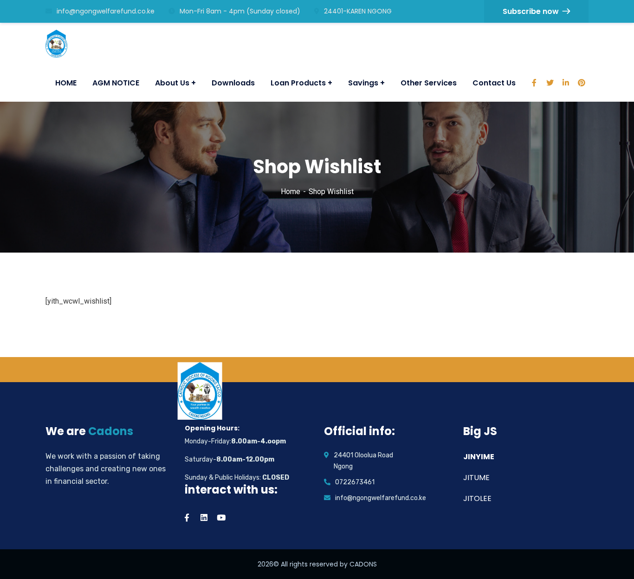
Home (290, 191)
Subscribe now (531, 11)
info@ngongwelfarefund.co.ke (106, 11)
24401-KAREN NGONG (358, 11)
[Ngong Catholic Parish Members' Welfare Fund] (59, 44)
